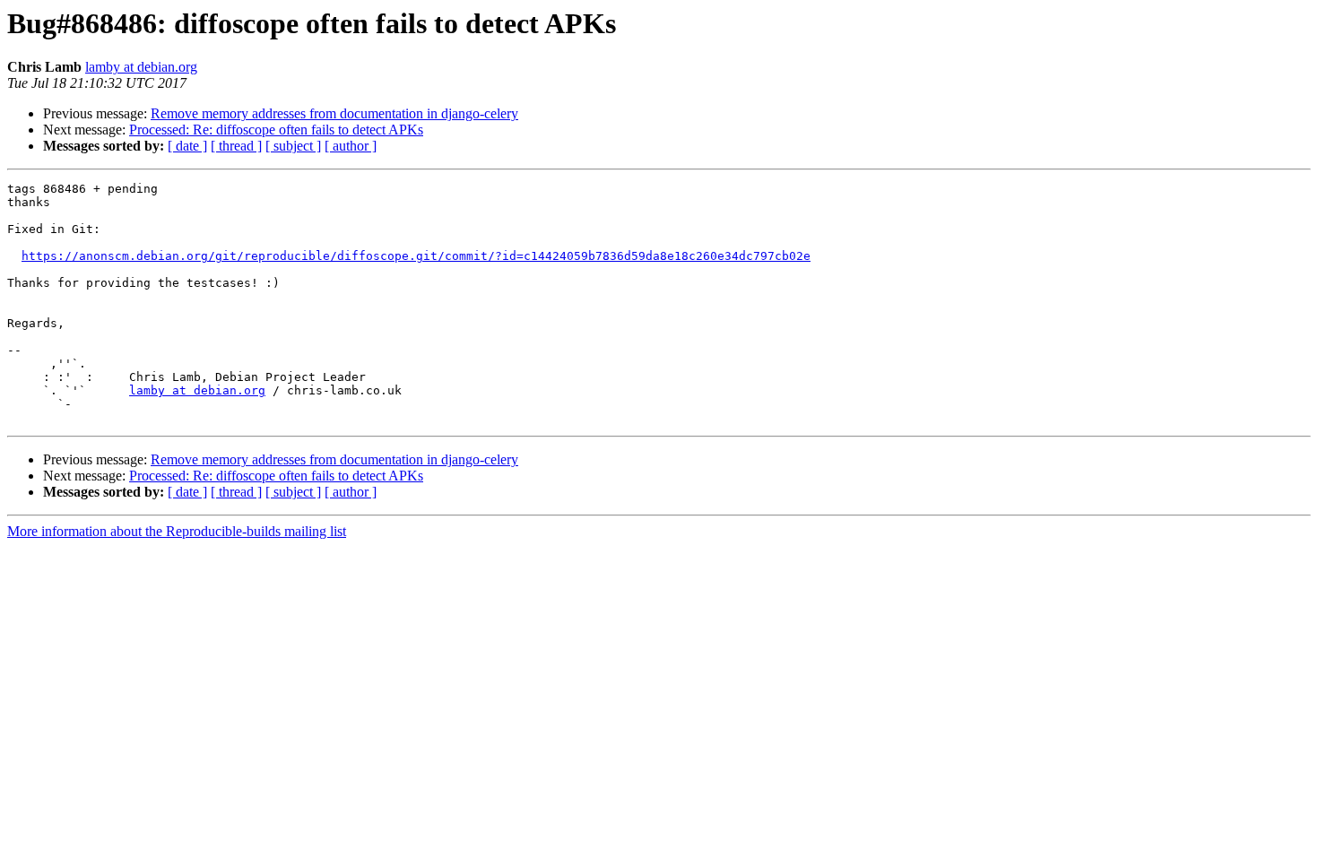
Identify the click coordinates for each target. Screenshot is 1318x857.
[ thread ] (236, 145)
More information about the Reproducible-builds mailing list (176, 531)
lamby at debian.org (141, 66)
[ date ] (187, 145)
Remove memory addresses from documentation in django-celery (334, 113)
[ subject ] (293, 145)
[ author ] (351, 145)
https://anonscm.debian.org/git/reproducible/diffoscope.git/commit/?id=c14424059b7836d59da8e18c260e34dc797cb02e (416, 256)
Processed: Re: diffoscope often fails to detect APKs (276, 129)
